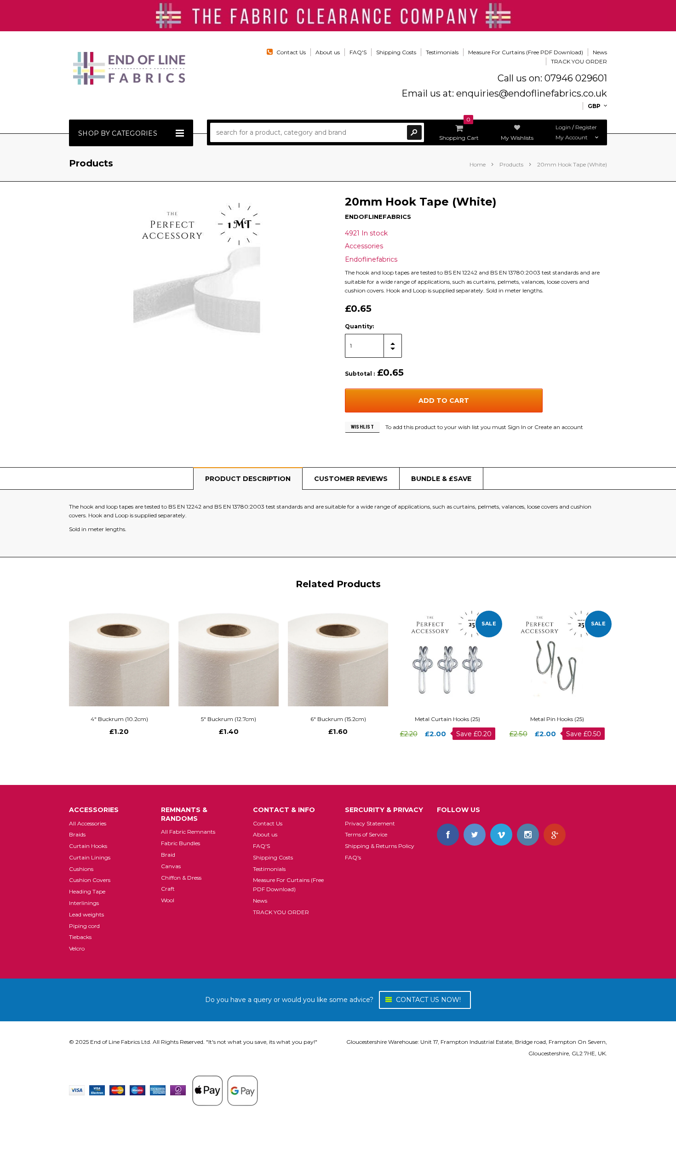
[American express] (158, 1090)
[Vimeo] (501, 835)
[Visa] (77, 1090)
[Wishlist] (127, 656)
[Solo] (178, 1090)
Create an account (558, 427)
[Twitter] (475, 835)
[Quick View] (111, 656)
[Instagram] (528, 835)
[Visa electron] (97, 1090)
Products (511, 164)
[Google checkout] (224, 1090)
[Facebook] (448, 835)
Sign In (517, 427)
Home (478, 164)
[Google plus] (555, 835)
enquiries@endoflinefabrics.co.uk (531, 93)
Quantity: (359, 326)
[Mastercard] (117, 1090)
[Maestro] (137, 1090)
